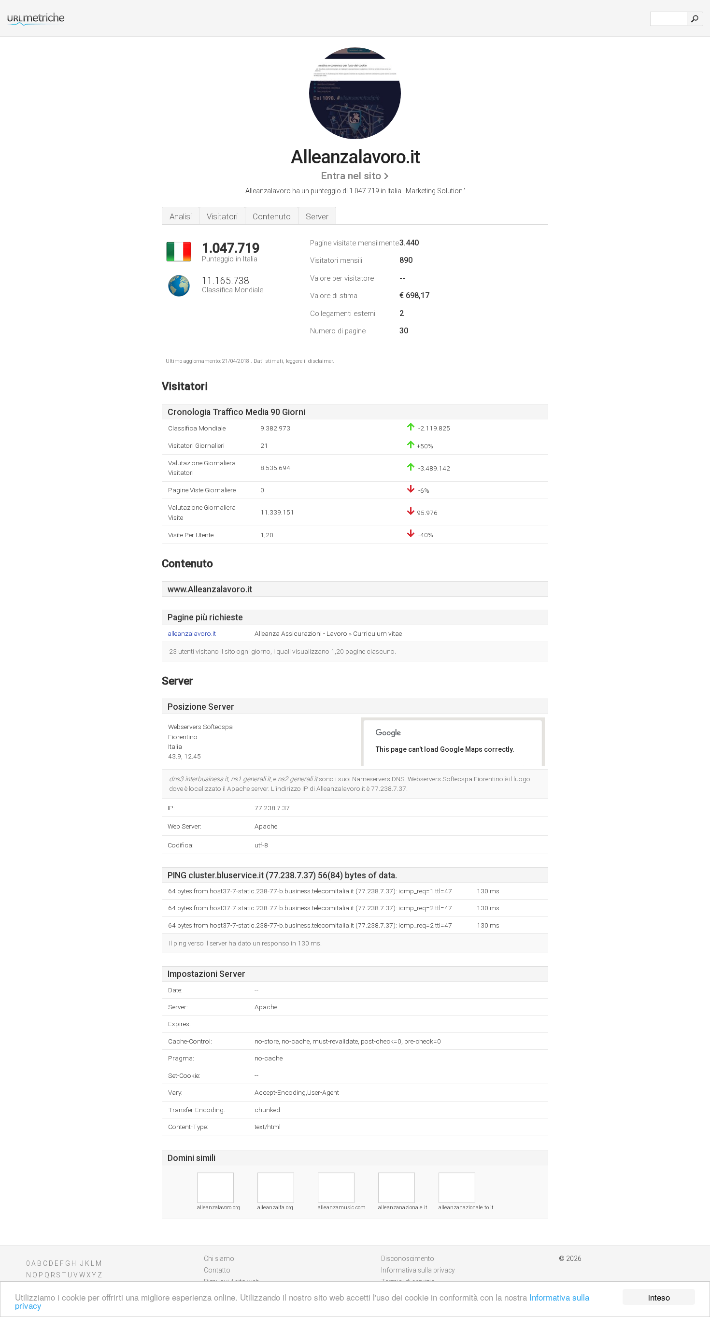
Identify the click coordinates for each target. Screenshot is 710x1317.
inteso (659, 1297)
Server (317, 216)
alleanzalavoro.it (192, 633)
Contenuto (272, 216)
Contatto (217, 1270)
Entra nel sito (351, 176)
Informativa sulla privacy (418, 1270)
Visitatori (222, 216)
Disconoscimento (407, 1258)
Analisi (181, 216)
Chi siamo (219, 1258)
